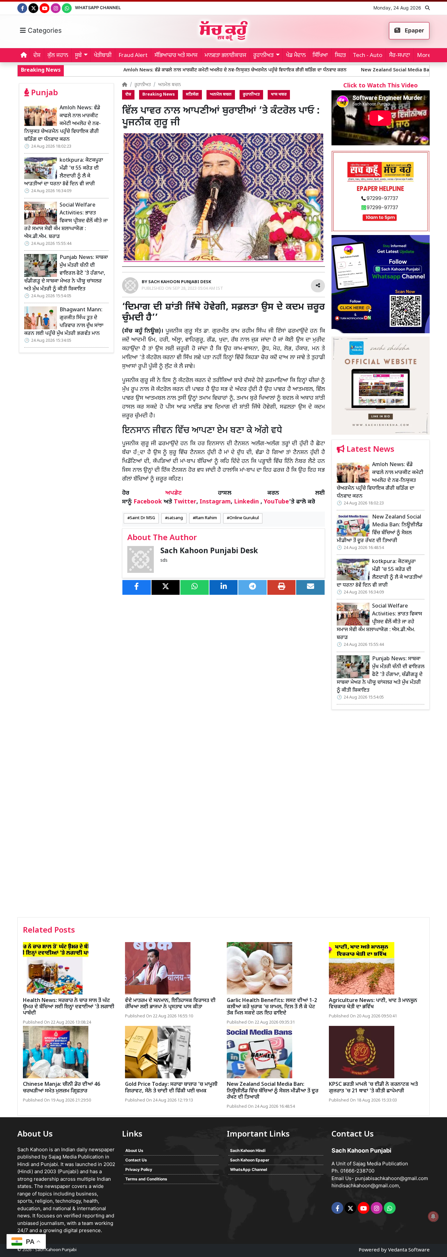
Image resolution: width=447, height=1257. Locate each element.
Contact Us (136, 1159)
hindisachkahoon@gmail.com (365, 1185)
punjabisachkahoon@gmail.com (391, 1178)
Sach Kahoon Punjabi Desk (209, 551)
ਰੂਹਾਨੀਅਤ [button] (263, 55)
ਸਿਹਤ (340, 55)
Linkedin (246, 502)
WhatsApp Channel (98, 7)
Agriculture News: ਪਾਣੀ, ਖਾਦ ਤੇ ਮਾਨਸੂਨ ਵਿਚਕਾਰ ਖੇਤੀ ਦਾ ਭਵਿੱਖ (373, 1004)
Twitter (185, 502)
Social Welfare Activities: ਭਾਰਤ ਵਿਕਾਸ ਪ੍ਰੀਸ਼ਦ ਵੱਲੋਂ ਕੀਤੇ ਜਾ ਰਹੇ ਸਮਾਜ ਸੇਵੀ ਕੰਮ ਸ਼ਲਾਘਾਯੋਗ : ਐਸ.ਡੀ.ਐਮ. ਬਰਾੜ (66, 221)
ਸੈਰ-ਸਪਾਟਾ (399, 55)
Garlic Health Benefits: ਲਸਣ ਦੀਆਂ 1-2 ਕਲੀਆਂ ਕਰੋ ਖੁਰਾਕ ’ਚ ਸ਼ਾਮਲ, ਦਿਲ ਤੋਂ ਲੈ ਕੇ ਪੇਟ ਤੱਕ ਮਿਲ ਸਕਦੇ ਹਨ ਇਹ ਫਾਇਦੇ (272, 1007)
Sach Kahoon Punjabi (56, 1250)
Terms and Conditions (146, 1178)
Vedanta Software (409, 1250)
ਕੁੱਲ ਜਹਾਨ (57, 55)
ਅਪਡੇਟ (173, 493)
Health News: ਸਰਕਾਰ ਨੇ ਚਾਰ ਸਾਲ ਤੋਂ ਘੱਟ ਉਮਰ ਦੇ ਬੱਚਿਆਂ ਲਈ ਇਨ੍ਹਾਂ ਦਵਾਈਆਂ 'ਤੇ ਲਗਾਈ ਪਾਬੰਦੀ (68, 1007)
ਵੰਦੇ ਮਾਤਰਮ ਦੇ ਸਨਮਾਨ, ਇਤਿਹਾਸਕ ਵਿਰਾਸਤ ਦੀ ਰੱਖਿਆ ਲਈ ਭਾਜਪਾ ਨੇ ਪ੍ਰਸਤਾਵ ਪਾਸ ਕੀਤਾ (170, 1004)
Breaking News (158, 94)
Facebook (148, 502)
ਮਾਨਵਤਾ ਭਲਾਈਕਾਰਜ (225, 55)
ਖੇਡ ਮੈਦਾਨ (296, 55)
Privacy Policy (138, 1169)
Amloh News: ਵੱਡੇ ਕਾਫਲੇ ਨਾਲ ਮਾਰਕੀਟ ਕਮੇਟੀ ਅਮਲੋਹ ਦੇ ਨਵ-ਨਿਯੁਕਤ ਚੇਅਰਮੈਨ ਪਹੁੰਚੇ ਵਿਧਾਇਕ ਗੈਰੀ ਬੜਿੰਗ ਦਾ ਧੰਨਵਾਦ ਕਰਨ (179, 70)
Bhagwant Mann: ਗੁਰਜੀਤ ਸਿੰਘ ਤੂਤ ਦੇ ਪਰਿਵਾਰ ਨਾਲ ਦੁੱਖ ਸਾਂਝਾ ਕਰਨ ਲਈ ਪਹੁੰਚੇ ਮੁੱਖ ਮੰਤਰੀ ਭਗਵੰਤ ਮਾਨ (63, 322)
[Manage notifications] (433, 1216)
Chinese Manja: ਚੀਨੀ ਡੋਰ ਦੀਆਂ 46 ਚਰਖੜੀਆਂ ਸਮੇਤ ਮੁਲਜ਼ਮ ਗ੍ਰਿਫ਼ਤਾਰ (61, 1087)
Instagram (215, 502)
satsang (175, 518)
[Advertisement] (380, 816)
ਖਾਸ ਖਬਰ (279, 94)
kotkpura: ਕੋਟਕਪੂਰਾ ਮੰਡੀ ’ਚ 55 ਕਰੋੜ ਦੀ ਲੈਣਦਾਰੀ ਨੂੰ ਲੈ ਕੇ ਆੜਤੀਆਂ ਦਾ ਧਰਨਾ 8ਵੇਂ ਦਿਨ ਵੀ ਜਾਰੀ (63, 172)
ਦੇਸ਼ (37, 55)
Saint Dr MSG (142, 518)
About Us (134, 1150)
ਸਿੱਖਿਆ (320, 55)
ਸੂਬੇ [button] (78, 55)
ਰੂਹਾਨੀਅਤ (142, 85)
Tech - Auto (367, 55)
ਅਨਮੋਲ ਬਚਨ (169, 85)
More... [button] (426, 55)
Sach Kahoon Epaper (249, 1159)
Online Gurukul (244, 518)
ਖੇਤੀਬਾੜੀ (103, 55)
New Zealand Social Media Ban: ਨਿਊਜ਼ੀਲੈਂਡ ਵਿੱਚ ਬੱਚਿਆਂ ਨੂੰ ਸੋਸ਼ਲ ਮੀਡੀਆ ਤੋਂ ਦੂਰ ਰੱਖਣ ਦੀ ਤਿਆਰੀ (379, 529)
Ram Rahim (206, 518)
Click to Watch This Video (380, 86)
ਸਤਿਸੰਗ (192, 94)
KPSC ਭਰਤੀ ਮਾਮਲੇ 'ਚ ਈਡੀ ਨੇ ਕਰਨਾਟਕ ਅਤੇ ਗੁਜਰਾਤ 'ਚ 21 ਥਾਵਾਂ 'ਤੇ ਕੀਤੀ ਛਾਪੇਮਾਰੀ (373, 1087)
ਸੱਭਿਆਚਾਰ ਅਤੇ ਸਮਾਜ (176, 55)
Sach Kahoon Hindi (247, 1150)
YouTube (276, 502)
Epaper (413, 30)
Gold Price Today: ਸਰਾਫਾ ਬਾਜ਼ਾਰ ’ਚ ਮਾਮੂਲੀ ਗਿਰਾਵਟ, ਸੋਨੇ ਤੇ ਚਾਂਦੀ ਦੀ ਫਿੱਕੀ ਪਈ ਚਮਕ (171, 1087)
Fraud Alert (133, 55)
